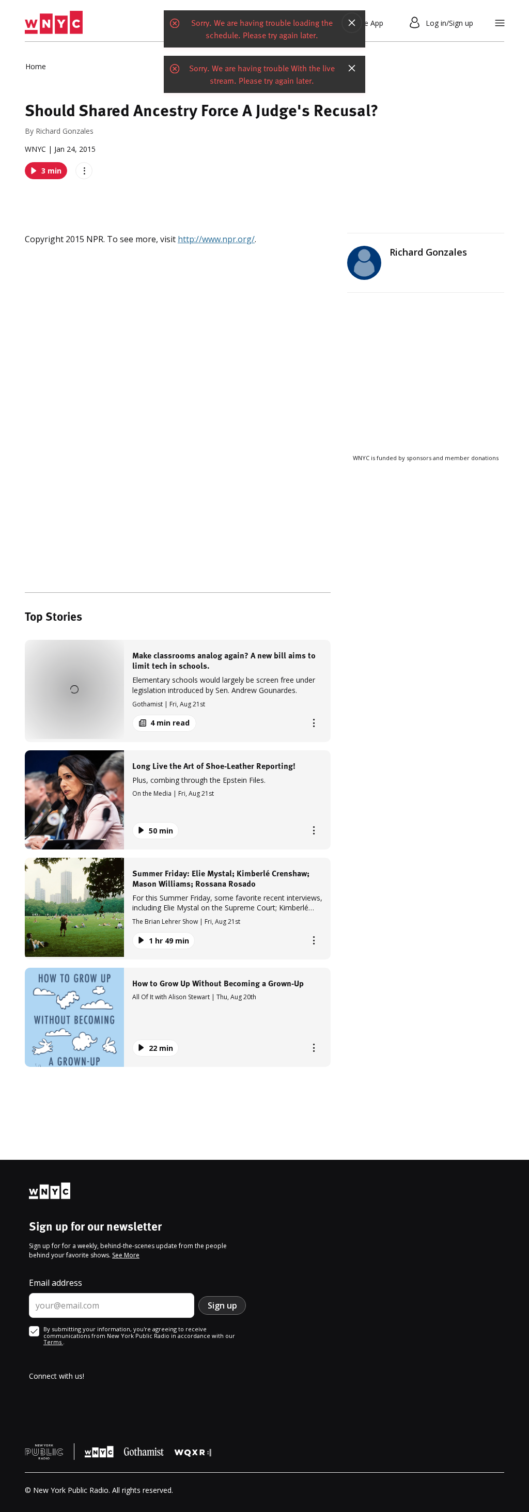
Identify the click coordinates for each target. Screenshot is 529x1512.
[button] (178, 691)
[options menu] (83, 170)
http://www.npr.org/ (216, 239)
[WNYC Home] (54, 23)
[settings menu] (499, 23)
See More (125, 1255)
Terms (53, 1342)
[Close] (352, 22)
